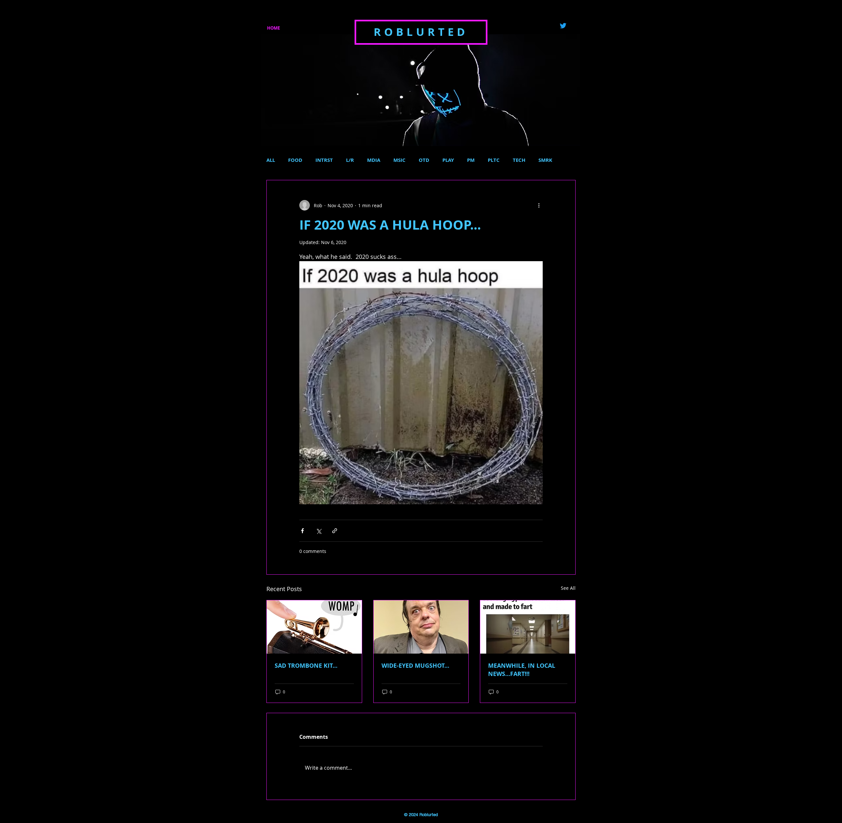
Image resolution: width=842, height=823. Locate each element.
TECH (519, 160)
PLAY (448, 160)
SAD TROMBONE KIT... (306, 665)
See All (568, 588)
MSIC (399, 160)
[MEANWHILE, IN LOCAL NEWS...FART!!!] (527, 627)
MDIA (373, 160)
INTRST (324, 160)
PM (471, 160)
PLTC (494, 160)
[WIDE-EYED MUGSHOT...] (421, 627)
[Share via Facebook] (302, 531)
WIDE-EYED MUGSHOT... (415, 665)
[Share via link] (335, 531)
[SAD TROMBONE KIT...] (314, 627)
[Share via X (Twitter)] (318, 531)
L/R (350, 160)
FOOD (295, 160)
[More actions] (539, 205)
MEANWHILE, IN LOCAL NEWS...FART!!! (521, 669)
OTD (424, 160)
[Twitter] (563, 25)
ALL (270, 160)
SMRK (545, 160)
